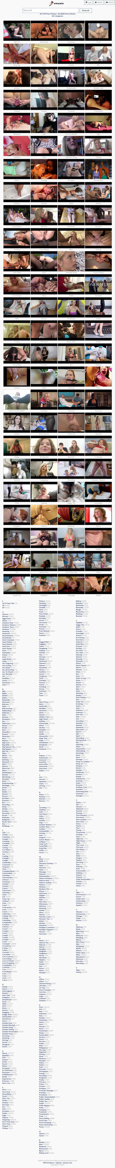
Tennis (78, 826)
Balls (4, 715)
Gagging (42, 644)
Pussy (41, 1127)
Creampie (6, 944)
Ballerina (5, 713)
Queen (42, 1133)
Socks (78, 706)
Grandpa (42, 680)
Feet (4, 1109)
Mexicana (43, 893)
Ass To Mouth (7, 672)
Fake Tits (6, 1098)
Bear (4, 730)
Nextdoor (43, 958)
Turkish (79, 881)
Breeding (6, 805)
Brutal (4, 815)
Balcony (5, 704)
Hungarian (43, 745)
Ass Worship (7, 674)
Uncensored (81, 894)
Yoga (78, 970)
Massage (42, 872)
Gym (41, 693)
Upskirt (79, 905)
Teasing (79, 813)
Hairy (41, 704)
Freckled (42, 627)
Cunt (4, 974)
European (6, 1068)
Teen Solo (80, 822)
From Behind (44, 631)
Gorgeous (43, 676)
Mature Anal (44, 880)
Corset (5, 929)
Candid (5, 845)
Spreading (80, 738)
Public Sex (43, 1101)
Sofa (78, 708)
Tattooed (79, 809)
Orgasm (42, 994)
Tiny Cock (80, 845)
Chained (5, 867)
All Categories (57, 16)
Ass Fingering (7, 663)
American (6, 633)
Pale (41, 1016)
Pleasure (42, 1058)
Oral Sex (42, 992)
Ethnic (4, 1066)
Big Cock (5, 743)
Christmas (6, 882)
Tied (78, 837)
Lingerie (42, 837)
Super (78, 783)
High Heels (43, 719)
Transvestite (81, 871)
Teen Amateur (81, 815)
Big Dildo (6, 745)
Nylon (41, 970)
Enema (5, 1060)
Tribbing (79, 873)
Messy (41, 891)
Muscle (42, 932)
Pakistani (42, 1014)
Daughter (6, 997)
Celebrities (6, 863)
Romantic (79, 607)
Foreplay (42, 618)
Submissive (80, 779)
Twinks (79, 884)
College (5, 918)
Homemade (43, 723)
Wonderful (80, 957)
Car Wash (6, 850)
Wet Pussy (80, 942)
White (78, 948)
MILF (41, 859)
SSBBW (79, 623)
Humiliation (43, 743)
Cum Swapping (8, 963)
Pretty (41, 1080)
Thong (78, 830)
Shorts (78, 668)
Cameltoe (6, 837)
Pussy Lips (43, 1120)
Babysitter (6, 700)
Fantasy (5, 1103)
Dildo (4, 1004)
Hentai (41, 715)
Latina (41, 818)
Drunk (4, 1042)
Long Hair (43, 848)
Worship (79, 961)
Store (78, 755)
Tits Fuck (79, 847)
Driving (5, 1040)
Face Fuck (6, 1092)
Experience (6, 1079)
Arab (4, 657)
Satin (78, 627)
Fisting (5, 1128)
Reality (41, 1142)
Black (4, 770)
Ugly (78, 892)
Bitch (4, 764)
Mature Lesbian (45, 883)
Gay (40, 655)
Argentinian (7, 659)
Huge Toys (43, 738)
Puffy (41, 1108)
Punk (41, 1116)
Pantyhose (43, 1020)
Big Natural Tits (8, 747)
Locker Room (44, 840)
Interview (43, 768)
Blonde (5, 775)
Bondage (5, 785)
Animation (6, 653)
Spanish (79, 725)
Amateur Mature (9, 625)
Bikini (4, 755)
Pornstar (42, 1069)
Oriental (42, 998)
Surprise (79, 785)
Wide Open (80, 953)
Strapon (79, 766)
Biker (4, 753)
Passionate (43, 1031)
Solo (77, 717)
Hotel (41, 732)
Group (41, 689)
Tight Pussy (80, 841)
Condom (5, 925)
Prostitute (43, 1095)
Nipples (42, 960)
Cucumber (6, 954)
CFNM (5, 835)
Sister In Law (81, 678)
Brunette (5, 813)
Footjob (42, 616)
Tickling (79, 834)
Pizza (41, 1056)
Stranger (79, 759)
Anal (4, 651)
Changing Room (8, 871)
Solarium (79, 712)
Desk (4, 1002)
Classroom (6, 890)
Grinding (42, 687)
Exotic (4, 1077)
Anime (4, 655)
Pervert (42, 1041)
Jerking (42, 786)
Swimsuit (79, 794)
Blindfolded (7, 773)
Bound (5, 794)
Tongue (79, 858)
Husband (42, 749)
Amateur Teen (8, 627)
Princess (42, 1082)
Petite (41, 1044)
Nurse (41, 968)
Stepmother (80, 749)
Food (41, 612)
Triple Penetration (83, 879)
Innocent (42, 760)
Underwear (80, 899)
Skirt (78, 687)
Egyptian (5, 1055)
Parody (42, 1026)
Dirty (4, 1006)
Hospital (42, 730)
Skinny (78, 685)
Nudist (41, 964)
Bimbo (4, 758)
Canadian (6, 843)
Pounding (43, 1076)
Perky (41, 1039)
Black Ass (6, 768)
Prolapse (42, 1088)
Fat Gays (5, 1105)
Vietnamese (80, 914)
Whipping (80, 946)
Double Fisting (8, 1029)
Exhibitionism (7, 1075)
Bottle (4, 792)
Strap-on (79, 764)
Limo (41, 835)
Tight (78, 843)
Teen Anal (80, 817)
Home (41, 725)
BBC (4, 691)
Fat (3, 1107)
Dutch (4, 1047)
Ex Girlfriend (7, 1070)
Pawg (41, 1033)
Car (3, 854)
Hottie (41, 734)
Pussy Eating (44, 1118)
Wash (78, 929)
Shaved (79, 657)
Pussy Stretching (45, 1125)
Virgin (78, 918)
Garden (42, 653)
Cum (4, 969)
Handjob (42, 708)
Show (78, 672)
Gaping (42, 650)
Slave (78, 691)
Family (4, 1100)
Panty (41, 1022)
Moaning (42, 908)
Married (42, 868)
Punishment (44, 1114)
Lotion (41, 850)
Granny (42, 682)
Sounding (79, 721)
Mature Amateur (45, 878)
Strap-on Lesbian (82, 762)
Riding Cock (44, 1153)
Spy (77, 742)
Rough (78, 610)
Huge (41, 740)
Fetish (4, 1113)
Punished (42, 1112)
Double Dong (7, 1027)
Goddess (42, 672)
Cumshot (5, 967)
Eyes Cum (6, 1083)
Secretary (80, 640)
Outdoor (42, 1001)
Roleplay (79, 603)
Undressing (80, 901)
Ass (3, 676)
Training (79, 866)
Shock (78, 663)
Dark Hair (6, 995)
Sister (78, 680)
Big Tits (5, 751)
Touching (79, 862)
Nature (42, 947)
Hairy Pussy (43, 702)
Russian (79, 616)
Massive (42, 874)
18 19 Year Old (8, 603)
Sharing (79, 655)
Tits (77, 852)
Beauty (5, 734)
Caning (5, 848)
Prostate (42, 1093)
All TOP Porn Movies (48, 14)
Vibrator (79, 912)
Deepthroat (7, 1000)
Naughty (42, 949)
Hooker (42, 728)
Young (78, 972)
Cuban (4, 950)
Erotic (4, 1062)
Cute (4, 978)
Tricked (79, 877)
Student (79, 774)
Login (89, 2)
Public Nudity (44, 1099)
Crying (4, 948)
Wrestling (80, 963)
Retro (41, 1151)
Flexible (42, 607)
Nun (40, 966)
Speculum (80, 729)
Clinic (4, 895)
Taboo (78, 802)
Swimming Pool (82, 791)
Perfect (42, 1037)
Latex (41, 816)
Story (78, 757)
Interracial (43, 766)
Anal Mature (7, 644)
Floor (41, 610)
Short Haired (81, 665)
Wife (78, 955)
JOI (40, 777)
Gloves (42, 670)
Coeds (4, 912)
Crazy (4, 942)
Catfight (5, 858)
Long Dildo (43, 846)
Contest (5, 927)
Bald (4, 706)
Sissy (78, 676)
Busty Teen (6, 822)
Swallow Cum (81, 787)
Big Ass (5, 741)
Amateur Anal (7, 623)
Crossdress (6, 946)
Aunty (4, 680)
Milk (41, 900)
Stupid (78, 777)
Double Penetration (10, 1032)
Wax (78, 933)
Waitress (79, 927)
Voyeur (79, 920)
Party (41, 1029)
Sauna (78, 629)
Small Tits (80, 702)
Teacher (79, 811)
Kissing (42, 797)
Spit (77, 734)
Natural (42, 945)
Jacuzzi (42, 779)
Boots (4, 788)
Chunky (5, 886)
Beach (4, 726)
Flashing (42, 603)
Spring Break (81, 740)
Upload (110, 2)
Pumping (42, 1110)
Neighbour (43, 953)
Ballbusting (6, 711)
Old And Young (45, 983)
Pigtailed (42, 1052)
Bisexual (5, 762)
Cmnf (4, 905)
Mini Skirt (43, 902)
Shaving (79, 659)
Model (41, 910)
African (5, 616)
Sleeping (79, 693)
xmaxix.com (67, 1163)
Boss (4, 790)
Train (78, 869)
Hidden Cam (44, 717)
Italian (41, 771)
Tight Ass (79, 839)
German (42, 657)
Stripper (79, 770)
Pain (41, 1011)
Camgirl (5, 839)
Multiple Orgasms (46, 930)
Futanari (42, 635)
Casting (5, 856)
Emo (4, 1057)
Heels (41, 713)
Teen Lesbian (81, 819)
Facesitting (6, 1094)
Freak (41, 625)
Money (42, 915)
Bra (3, 802)
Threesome (80, 832)
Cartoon (5, 852)
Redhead (42, 1147)
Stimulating (80, 751)
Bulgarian (6, 820)
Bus (3, 824)
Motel (41, 921)
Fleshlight (43, 605)
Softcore (79, 710)
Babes (4, 698)
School (78, 635)
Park (41, 1024)
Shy (77, 674)
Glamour (42, 663)
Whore (79, 950)
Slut (77, 700)
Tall (77, 805)
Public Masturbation (47, 1097)
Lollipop (42, 842)
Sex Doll (79, 650)
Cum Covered (7, 957)
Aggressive (6, 618)
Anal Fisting (7, 642)
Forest (41, 620)
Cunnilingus (7, 972)
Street (78, 768)
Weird (78, 940)
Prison (41, 1084)
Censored (6, 865)
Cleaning (5, 892)
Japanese (42, 781)
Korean (42, 801)
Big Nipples (6, 749)
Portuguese (43, 1071)
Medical (42, 887)
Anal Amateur (7, 636)
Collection (6, 914)
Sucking (79, 781)
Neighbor (42, 951)
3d (3, 605)
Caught (5, 860)
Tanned (79, 807)
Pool (41, 1067)
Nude (41, 962)
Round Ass (80, 612)
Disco (4, 1008)
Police (41, 1063)
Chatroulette (7, 873)
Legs (41, 823)
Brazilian (5, 798)
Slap (77, 689)
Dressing (5, 1036)
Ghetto (42, 659)
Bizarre (5, 766)
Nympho (42, 973)
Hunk (41, 747)
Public (41, 1103)
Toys (78, 864)
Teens (78, 824)
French (42, 629)
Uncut (78, 897)
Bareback (6, 719)
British (5, 809)
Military (42, 898)
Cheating (5, 875)
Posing (41, 1073)
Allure (4, 621)
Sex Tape (79, 653)
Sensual (79, 646)
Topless (79, 860)
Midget (42, 895)
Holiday (42, 721)
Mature (42, 885)
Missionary (43, 904)
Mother (42, 923)
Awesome (6, 683)
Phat (41, 1046)
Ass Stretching (8, 670)
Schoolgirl (80, 633)
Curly (4, 976)
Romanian (80, 605)
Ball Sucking (7, 708)
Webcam (79, 936)
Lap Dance (43, 814)
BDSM (5, 696)
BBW (4, 694)
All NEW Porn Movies (66, 14)
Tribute (79, 875)
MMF (41, 861)
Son (77, 719)
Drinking (5, 1038)
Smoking (79, 704)
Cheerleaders (7, 878)
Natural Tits (44, 943)
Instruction (43, 764)
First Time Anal (8, 1122)
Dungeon (6, 1044)
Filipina (5, 1118)
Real (40, 1144)
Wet (77, 944)
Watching (80, 931)
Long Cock (43, 844)
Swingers (79, 796)
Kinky (41, 794)
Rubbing (79, 614)
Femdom (5, 1111)
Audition (5, 678)
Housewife (43, 736)
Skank (78, 682)
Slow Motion (81, 697)
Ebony (4, 1053)
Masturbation (44, 876)
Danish (5, 993)
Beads (4, 728)
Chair (4, 869)
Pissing (42, 1054)
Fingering (6, 1120)
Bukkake (5, 817)
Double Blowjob (8, 1025)
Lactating (42, 808)
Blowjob (5, 779)
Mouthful (43, 925)
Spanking (79, 727)
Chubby (5, 884)
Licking (42, 833)
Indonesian (43, 758)
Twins (78, 886)
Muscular (42, 934)
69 (3, 608)
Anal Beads (6, 638)
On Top (42, 988)
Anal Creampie (8, 640)
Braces (5, 796)
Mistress (42, 906)
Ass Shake (6, 668)
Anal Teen (6, 646)
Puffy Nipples (44, 1105)
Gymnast (42, 691)
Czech (4, 980)
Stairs (78, 747)
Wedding (79, 938)
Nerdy (41, 955)
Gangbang (43, 648)
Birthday (5, 760)
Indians (42, 756)
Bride (4, 807)
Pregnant (42, 1078)
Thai (77, 828)
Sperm (78, 732)
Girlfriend (43, 661)
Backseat (6, 702)
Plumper (42, 1061)
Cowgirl (5, 939)
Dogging (5, 1012)
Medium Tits (44, 889)
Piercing (42, 1050)
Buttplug (5, 826)
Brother (5, 811)
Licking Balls (44, 831)
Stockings (80, 753)
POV (41, 1007)
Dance (4, 989)
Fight (4, 1115)
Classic (5, 888)
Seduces (79, 642)
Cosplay (5, 931)
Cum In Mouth (8, 961)
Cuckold (5, 952)
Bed (4, 738)
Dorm (4, 1021)
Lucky (41, 852)
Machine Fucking (46, 863)
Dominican (6, 1019)
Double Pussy (7, 1034)
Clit (3, 897)
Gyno (41, 695)
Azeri (4, 685)
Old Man (42, 986)
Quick (41, 1136)
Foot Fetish (43, 614)
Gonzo (41, 674)
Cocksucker (7, 907)
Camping (5, 841)
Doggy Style (7, 1014)
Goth (41, 678)
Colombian (6, 920)
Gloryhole (43, 668)
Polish (41, 1065)
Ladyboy (42, 810)
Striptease (80, 772)
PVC (41, 1009)
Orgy (41, 996)
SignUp (99, 2)
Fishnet (5, 1126)
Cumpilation (7, 965)
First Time (6, 1124)
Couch (4, 933)
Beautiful (6, 732)
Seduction (80, 644)
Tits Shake (80, 849)
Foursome (43, 622)
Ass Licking (6, 665)
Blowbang (6, 777)
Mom (41, 912)
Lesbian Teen (44, 827)
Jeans (41, 784)
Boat (4, 781)
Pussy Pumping (45, 1123)
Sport (78, 736)
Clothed (5, 901)
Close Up (6, 899)
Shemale (79, 661)
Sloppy (78, 695)
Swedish (79, 789)
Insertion (42, 762)
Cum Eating (6, 959)
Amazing (5, 631)
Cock (4, 910)
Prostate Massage (46, 1091)
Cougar (5, 935)
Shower (79, 670)
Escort (4, 1064)
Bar (3, 721)
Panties (42, 1018)
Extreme (5, 1081)
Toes (78, 854)
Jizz (40, 788)
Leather (42, 820)
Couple (5, 937)
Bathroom (6, 723)
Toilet (78, 856)
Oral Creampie (45, 990)
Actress (5, 614)
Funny (41, 633)
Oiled (41, 981)
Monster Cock (45, 917)
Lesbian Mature (45, 825)
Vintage (79, 916)
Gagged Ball (44, 642)
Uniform (79, 903)
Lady (41, 812)
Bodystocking (7, 783)
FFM (4, 1090)
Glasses (42, 665)
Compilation (7, 922)
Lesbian (42, 829)
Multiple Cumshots (46, 927)
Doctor (5, 1010)
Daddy (4, 987)
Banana (5, 717)
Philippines (43, 1048)
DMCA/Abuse (48, 1163)
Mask (41, 870)
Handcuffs (43, 706)
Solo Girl (79, 715)
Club (4, 903)
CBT (4, 833)
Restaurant (43, 1149)
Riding (78, 601)
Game (41, 646)
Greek (41, 685)
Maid (41, 865)
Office (41, 979)
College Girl (7, 916)
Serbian (79, 648)
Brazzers (5, 800)
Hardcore (43, 710)
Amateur (5, 629)
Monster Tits (44, 919)
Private (42, 1086)
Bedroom (6, 736)
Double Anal (7, 1023)
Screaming (80, 638)
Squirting (79, 744)
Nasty (41, 940)
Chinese (5, 880)
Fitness (42, 601)
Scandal (79, 631)
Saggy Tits (80, 625)
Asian (4, 661)
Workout (79, 959)
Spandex (79, 723)
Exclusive (6, 1072)
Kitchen (42, 799)
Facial (4, 1096)
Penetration (44, 1035)
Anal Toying (6, 648)
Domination (7, 1017)
